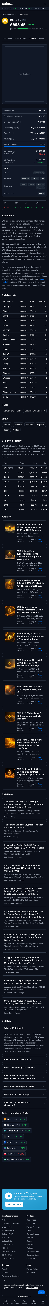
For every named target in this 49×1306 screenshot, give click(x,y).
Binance (6, 311)
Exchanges (31, 1223)
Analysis (32, 38)
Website (7, 425)
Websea (6, 378)
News (41, 38)
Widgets (30, 1248)
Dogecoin (9, 1251)
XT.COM (6, 330)
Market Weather (33, 1227)
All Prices (6, 1220)
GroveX (6, 325)
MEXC (5, 383)
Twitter (31, 184)
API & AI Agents (33, 1251)
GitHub (41, 193)
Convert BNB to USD (12, 411)
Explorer (18, 425)
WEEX (5, 359)
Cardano (8, 1258)
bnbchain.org (39, 173)
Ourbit (5, 397)
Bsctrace (35, 178)
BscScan (25, 178)
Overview (8, 38)
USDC (7, 1244)
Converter (31, 1258)
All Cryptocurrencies (10, 1223)
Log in (4, 1279)
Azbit (5, 387)
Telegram (40, 184)
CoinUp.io (7, 306)
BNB (6, 1237)
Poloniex (7, 368)
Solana (7, 1241)
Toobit (6, 335)
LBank (5, 349)
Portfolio (30, 1244)
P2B (4, 321)
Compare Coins (33, 1255)
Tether (7, 1234)
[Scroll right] (47, 8)
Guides (29, 1241)
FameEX (6, 344)
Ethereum (8, 1230)
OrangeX (7, 363)
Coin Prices (31, 1220)
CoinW (6, 354)
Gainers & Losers (33, 1234)
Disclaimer (31, 1272)
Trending (30, 1230)
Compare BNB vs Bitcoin (35, 411)
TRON (7, 1255)
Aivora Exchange (10, 340)
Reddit (23, 184)
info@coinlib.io (24, 1296)
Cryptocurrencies (9, 15)
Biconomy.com (9, 392)
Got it (41, 1292)
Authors (5, 1272)
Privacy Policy (32, 1269)
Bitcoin (7, 1227)
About (4, 1269)
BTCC (5, 316)
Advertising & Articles (10, 1276)
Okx (42, 178)
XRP (6, 1248)
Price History (20, 38)
